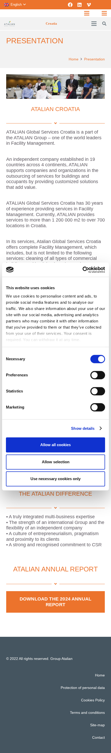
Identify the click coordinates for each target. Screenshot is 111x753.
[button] (15, 4)
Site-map (97, 725)
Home (100, 675)
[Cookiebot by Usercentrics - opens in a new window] (82, 269)
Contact (98, 737)
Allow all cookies (55, 445)
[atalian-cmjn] (9, 23)
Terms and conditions (87, 712)
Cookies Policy (93, 700)
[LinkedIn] (79, 4)
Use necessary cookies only (55, 478)
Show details (82, 428)
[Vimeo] (88, 4)
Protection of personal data (83, 688)
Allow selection (55, 462)
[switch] (97, 375)
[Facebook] (70, 4)
